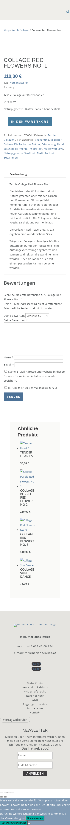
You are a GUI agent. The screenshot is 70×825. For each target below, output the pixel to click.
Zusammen (11, 157)
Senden (14, 396)
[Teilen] (8, 792)
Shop (7, 30)
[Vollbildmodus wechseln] (5, 792)
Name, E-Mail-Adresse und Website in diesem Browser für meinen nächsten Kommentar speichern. (35, 376)
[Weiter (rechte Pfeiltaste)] (5, 796)
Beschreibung (18, 174)
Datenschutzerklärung (13, 822)
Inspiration (35, 148)
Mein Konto (35, 683)
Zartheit (50, 153)
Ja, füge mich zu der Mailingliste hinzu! (32, 387)
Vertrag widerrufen (15, 720)
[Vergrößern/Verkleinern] (1, 792)
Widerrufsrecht (35, 691)
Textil (40, 153)
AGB (35, 700)
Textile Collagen (20, 30)
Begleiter (56, 139)
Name (8, 357)
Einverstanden (35, 818)
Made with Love (53, 148)
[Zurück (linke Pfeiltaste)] (1, 796)
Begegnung (42, 139)
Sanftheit (30, 153)
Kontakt (35, 712)
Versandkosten (19, 82)
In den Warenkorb (30, 121)
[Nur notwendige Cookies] (29, 823)
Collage (8, 144)
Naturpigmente (13, 153)
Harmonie (21, 148)
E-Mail (9, 364)
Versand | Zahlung (35, 687)
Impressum (35, 708)
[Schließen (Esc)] (12, 792)
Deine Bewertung (14, 315)
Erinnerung (49, 144)
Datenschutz (35, 696)
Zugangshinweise (35, 704)
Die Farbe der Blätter (27, 144)
